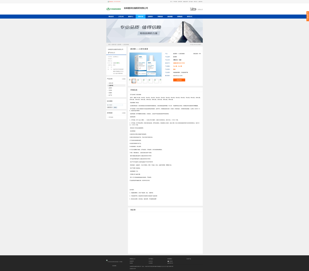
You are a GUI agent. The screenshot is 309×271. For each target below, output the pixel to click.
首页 (109, 44)
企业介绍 (150, 261)
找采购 (131, 263)
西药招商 (180, 1)
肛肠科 (110, 92)
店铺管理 (132, 261)
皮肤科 (110, 88)
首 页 (171, 1)
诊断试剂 (200, 1)
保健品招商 (185, 1)
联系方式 (171, 263)
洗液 (180, 60)
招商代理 (114, 44)
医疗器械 (191, 1)
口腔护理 (111, 85)
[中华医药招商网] (110, 261)
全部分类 (111, 83)
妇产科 (110, 95)
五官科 (110, 90)
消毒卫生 (195, 1)
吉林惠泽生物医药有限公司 (135, 266)
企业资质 (150, 263)
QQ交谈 (171, 261)
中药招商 (175, 1)
